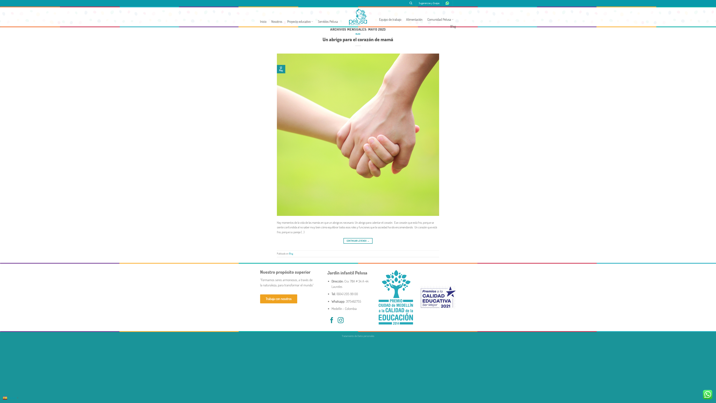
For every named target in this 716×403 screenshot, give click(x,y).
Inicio (263, 21)
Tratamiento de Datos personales (358, 336)
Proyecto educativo (299, 21)
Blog (453, 26)
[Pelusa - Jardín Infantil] (358, 17)
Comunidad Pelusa (439, 19)
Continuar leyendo (358, 240)
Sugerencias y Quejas (429, 3)
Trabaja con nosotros (279, 299)
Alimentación (414, 19)
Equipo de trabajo (390, 19)
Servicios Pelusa (328, 21)
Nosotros (276, 21)
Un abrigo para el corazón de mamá (358, 39)
